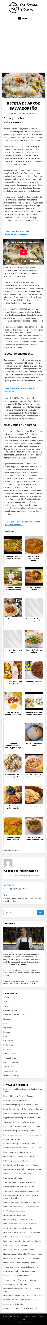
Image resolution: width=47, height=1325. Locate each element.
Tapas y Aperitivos (10, 1071)
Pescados (7, 1049)
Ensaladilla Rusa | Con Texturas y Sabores (18, 1220)
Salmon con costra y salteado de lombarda (19, 1183)
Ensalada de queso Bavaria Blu (14, 1215)
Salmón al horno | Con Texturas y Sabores (18, 1187)
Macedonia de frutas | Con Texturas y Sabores (20, 1309)
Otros (5, 1036)
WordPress (40, 1322)
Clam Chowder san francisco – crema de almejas (21, 1207)
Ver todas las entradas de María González (21, 876)
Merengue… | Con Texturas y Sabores (16, 1100)
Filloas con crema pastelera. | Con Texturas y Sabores (23, 1254)
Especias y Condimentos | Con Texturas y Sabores (21, 1233)
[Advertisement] (23, 45)
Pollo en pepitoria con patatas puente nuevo (19, 1161)
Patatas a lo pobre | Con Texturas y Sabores (19, 1144)
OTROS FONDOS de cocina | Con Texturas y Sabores (22, 1126)
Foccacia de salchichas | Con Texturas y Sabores (21, 1259)
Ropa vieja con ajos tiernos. (13, 1178)
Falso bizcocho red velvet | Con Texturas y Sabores (22, 1241)
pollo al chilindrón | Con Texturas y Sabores (18, 1157)
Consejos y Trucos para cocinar (14, 1015)
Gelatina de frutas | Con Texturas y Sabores (19, 1271)
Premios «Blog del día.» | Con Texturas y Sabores (21, 1165)
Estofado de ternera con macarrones (17, 1237)
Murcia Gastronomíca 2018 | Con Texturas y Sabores (22, 1109)
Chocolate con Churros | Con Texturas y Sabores (21, 1202)
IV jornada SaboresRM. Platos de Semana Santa (20, 1300)
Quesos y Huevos (9, 1058)
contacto (31, 984)
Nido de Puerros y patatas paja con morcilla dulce (21, 1113)
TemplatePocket (22, 1322)
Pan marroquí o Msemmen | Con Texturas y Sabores (22, 1135)
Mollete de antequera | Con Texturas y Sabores (20, 1105)
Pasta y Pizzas (8, 1045)
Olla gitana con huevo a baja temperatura (18, 1122)
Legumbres (7, 1028)
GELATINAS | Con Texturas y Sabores (16, 1276)
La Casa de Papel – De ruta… (13, 1304)
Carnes (6, 1006)
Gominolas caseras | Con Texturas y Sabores (19, 1280)
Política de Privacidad (11, 1316)
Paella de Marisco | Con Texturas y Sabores (19, 1131)
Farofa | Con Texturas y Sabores (15, 1245)
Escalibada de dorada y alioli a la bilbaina (18, 1228)
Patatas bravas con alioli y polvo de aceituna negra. (22, 1148)
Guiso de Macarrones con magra (15, 1284)
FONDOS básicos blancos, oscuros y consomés (20, 1263)
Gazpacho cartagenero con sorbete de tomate (20, 1267)
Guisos (5, 1023)
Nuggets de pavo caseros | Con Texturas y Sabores (22, 1118)
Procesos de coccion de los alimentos (17, 1174)
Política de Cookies (29, 1316)
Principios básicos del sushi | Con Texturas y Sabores (22, 1169)
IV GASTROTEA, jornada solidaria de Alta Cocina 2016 (22, 1296)
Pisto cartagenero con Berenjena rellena (18, 1152)
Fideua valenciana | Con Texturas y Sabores (19, 1250)
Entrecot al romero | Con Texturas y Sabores (19, 1224)
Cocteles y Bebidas (10, 1010)
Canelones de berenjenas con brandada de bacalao (21, 1191)
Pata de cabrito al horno (12, 1139)
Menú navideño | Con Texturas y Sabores (18, 1096)
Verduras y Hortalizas (11, 1075)
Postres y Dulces (9, 1054)
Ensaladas (7, 1019)
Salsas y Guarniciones (11, 1062)
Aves (5, 1002)
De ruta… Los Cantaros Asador (14, 1211)
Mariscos (6, 1032)
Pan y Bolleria (8, 1041)
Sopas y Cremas (9, 1067)
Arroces (16, 850)
